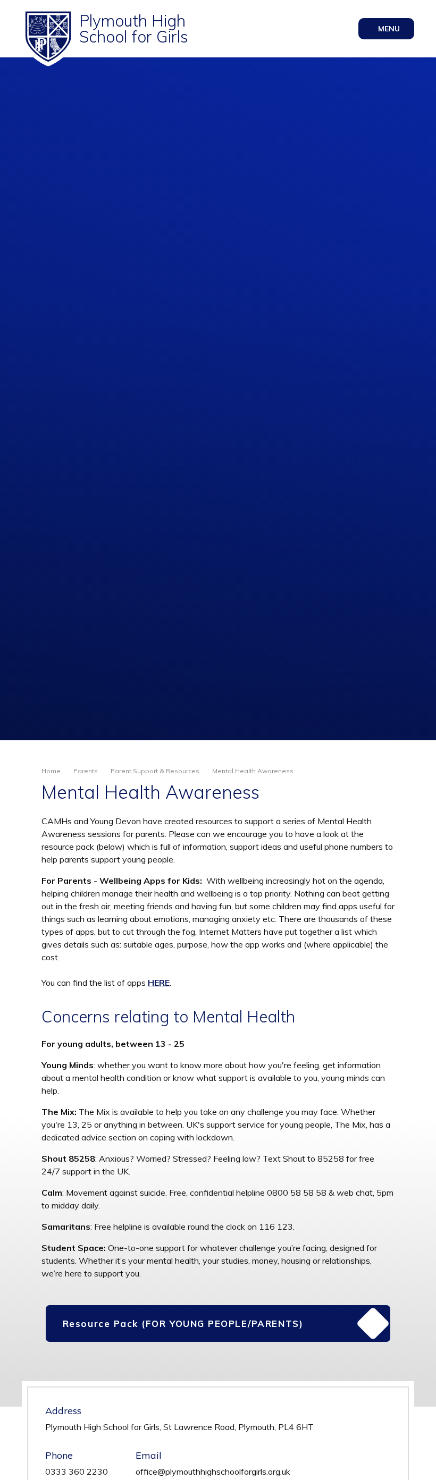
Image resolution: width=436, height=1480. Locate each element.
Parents (85, 771)
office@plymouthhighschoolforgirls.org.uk (213, 1471)
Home (51, 771)
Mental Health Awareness (253, 771)
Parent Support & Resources (155, 771)
